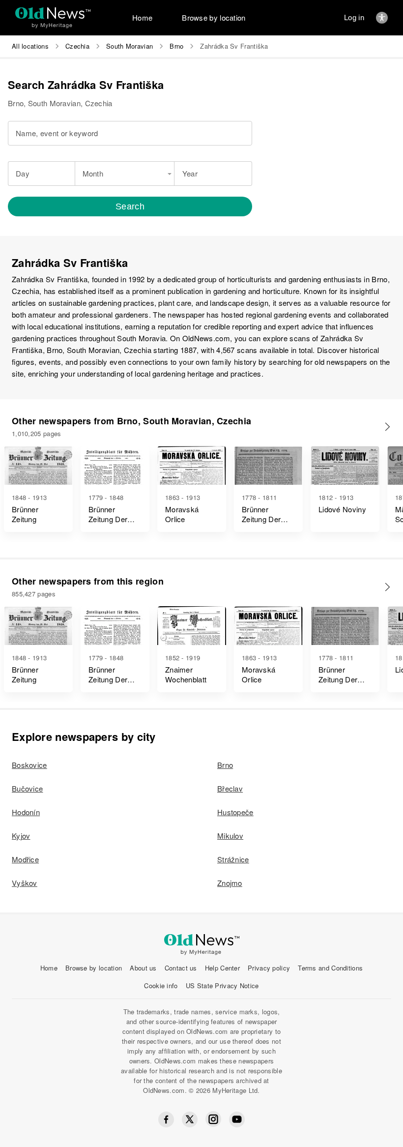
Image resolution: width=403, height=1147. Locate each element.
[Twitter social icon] (190, 1119)
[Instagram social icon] (213, 1119)
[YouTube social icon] (237, 1119)
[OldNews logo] (52, 13)
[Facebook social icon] (166, 1119)
